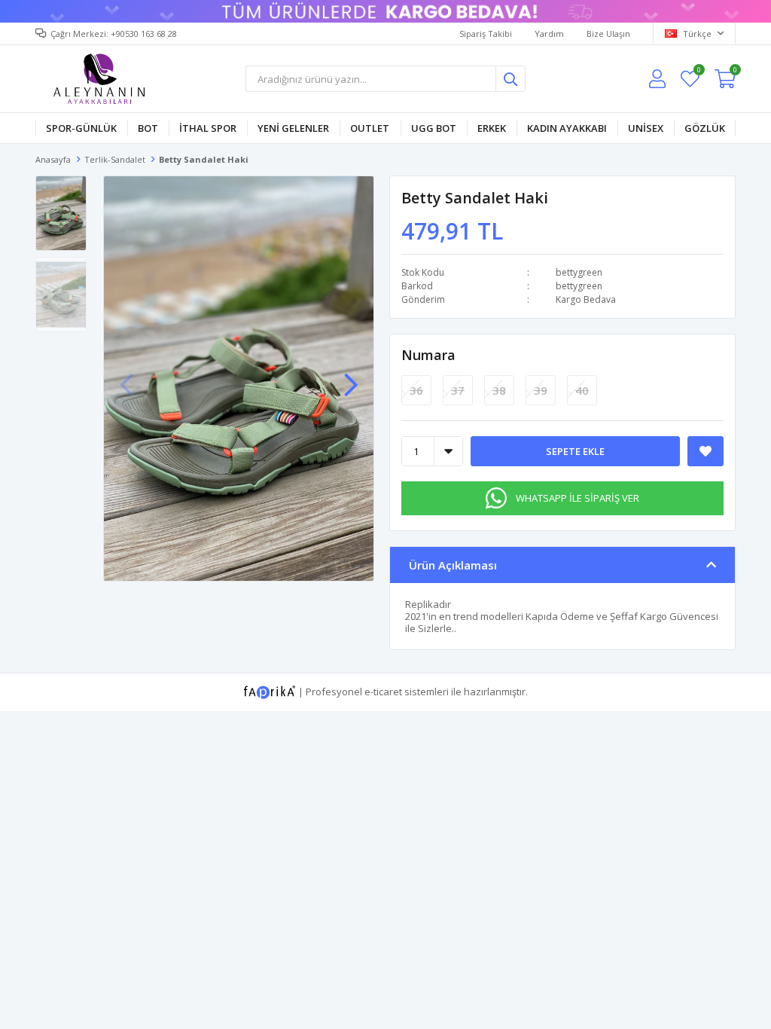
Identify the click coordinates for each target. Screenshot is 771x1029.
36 (416, 390)
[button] (351, 377)
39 (540, 390)
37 (458, 390)
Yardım (549, 33)
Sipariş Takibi (485, 33)
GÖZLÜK (704, 128)
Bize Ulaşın (608, 33)
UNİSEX (645, 128)
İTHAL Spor (207, 128)
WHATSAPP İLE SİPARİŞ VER (577, 498)
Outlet (369, 128)
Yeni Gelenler (293, 128)
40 (582, 390)
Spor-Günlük (81, 128)
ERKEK (491, 128)
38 (499, 390)
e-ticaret (383, 691)
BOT (148, 128)
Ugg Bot (433, 128)
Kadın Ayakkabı (567, 128)
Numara (428, 355)
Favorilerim (698, 72)
